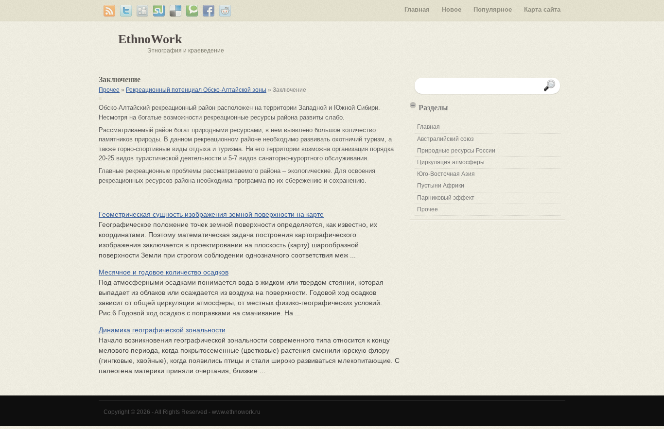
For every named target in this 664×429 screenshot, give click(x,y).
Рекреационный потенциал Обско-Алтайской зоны (196, 89)
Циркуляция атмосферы (451, 162)
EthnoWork (150, 39)
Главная (417, 9)
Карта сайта (542, 9)
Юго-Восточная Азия (446, 174)
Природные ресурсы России (456, 150)
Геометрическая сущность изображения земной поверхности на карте (211, 214)
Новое (451, 9)
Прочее (109, 89)
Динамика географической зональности (162, 330)
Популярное (492, 9)
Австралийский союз (445, 139)
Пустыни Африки (440, 185)
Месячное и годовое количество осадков (163, 272)
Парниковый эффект (445, 197)
